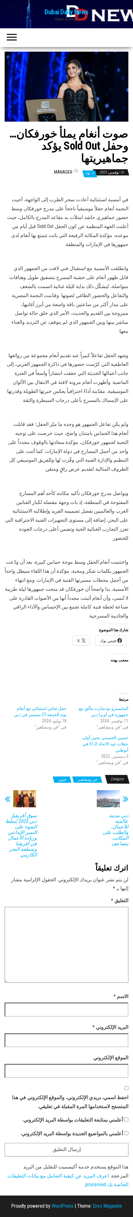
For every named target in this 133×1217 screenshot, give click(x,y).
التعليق (119, 900)
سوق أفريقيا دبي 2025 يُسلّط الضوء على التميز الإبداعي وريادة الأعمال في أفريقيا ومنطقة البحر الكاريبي (21, 835)
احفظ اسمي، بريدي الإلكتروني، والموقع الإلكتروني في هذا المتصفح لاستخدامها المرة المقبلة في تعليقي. (70, 1101)
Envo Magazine (107, 1206)
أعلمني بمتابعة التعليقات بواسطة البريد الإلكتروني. (72, 1120)
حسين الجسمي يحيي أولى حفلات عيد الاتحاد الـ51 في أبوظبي (105, 744)
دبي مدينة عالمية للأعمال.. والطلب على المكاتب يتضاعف (115, 829)
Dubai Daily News (66, 12)
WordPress (62, 1206)
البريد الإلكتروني (110, 1027)
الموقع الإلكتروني (110, 1058)
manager (63, 172)
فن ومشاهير (87, 779)
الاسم (121, 996)
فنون (62, 779)
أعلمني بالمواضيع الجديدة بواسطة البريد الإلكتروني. (71, 1133)
